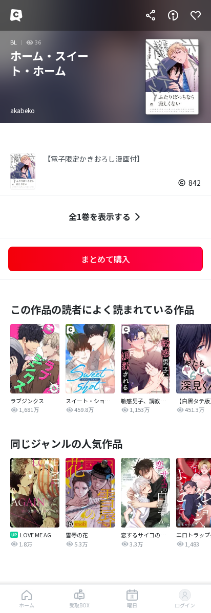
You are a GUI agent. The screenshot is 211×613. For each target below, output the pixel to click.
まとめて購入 (105, 259)
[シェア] (150, 15)
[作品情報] (173, 15)
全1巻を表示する (100, 216)
